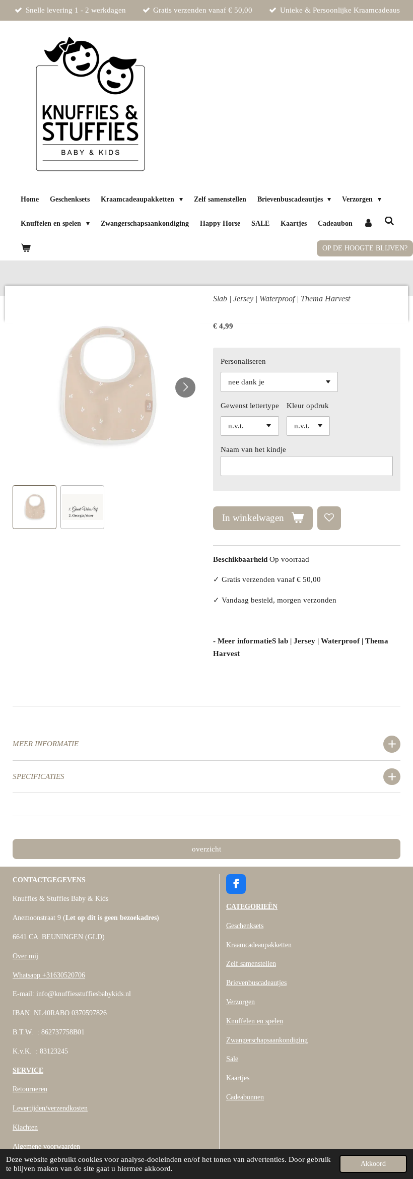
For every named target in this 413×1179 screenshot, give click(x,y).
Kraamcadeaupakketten (259, 945)
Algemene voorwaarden (46, 1146)
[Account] (368, 224)
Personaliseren (243, 361)
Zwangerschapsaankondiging (267, 1040)
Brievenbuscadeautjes (256, 983)
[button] (34, 507)
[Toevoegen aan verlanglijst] (329, 518)
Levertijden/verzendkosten (50, 1108)
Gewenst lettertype (250, 406)
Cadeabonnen (245, 1097)
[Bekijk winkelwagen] (25, 248)
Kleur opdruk (308, 406)
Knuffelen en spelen (254, 1021)
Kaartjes (237, 1078)
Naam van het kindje (253, 449)
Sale (232, 1059)
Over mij (25, 956)
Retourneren (30, 1089)
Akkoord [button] (373, 1163)
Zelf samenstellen (251, 963)
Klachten (25, 1127)
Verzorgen (240, 1002)
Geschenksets (244, 926)
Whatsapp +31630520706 (49, 975)
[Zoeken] (389, 222)
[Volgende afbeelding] (185, 387)
